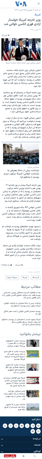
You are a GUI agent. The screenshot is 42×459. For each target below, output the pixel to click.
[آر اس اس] (5, 426)
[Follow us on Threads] (10, 426)
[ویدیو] (23, 456)
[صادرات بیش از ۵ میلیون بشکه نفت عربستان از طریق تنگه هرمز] (32, 407)
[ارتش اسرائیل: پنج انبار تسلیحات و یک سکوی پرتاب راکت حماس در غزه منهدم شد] (32, 393)
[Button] (6, 35)
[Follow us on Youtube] (21, 426)
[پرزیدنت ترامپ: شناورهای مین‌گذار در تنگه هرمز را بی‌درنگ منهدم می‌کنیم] (32, 343)
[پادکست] (38, 431)
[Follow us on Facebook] (38, 426)
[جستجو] (34, 456)
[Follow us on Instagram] (16, 426)
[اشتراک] (33, 431)
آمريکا (38, 15)
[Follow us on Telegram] (33, 426)
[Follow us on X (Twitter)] (27, 426)
